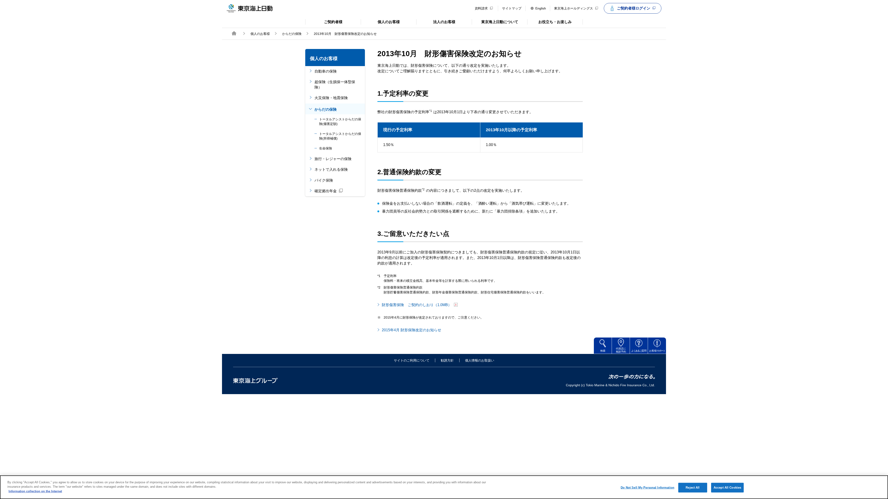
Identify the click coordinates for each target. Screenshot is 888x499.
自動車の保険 (325, 71)
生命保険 (325, 148)
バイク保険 (323, 180)
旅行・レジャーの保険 (333, 159)
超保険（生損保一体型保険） (334, 84)
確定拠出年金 (325, 191)
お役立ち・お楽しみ (549, 21)
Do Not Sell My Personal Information (647, 487)
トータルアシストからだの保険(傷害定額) (340, 121)
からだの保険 (292, 34)
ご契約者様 (323, 21)
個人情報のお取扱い (479, 360)
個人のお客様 (380, 21)
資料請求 (481, 8)
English (540, 8)
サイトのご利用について (411, 360)
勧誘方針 (447, 360)
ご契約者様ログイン (633, 8)
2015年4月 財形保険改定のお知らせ (411, 330)
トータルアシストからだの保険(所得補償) (340, 136)
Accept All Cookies (727, 487)
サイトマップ (511, 8)
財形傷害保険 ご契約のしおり (417, 305)
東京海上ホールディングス (573, 8)
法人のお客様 (435, 21)
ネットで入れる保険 (331, 169)
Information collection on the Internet (35, 491)
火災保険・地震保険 (331, 98)
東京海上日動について (495, 21)
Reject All (693, 487)
